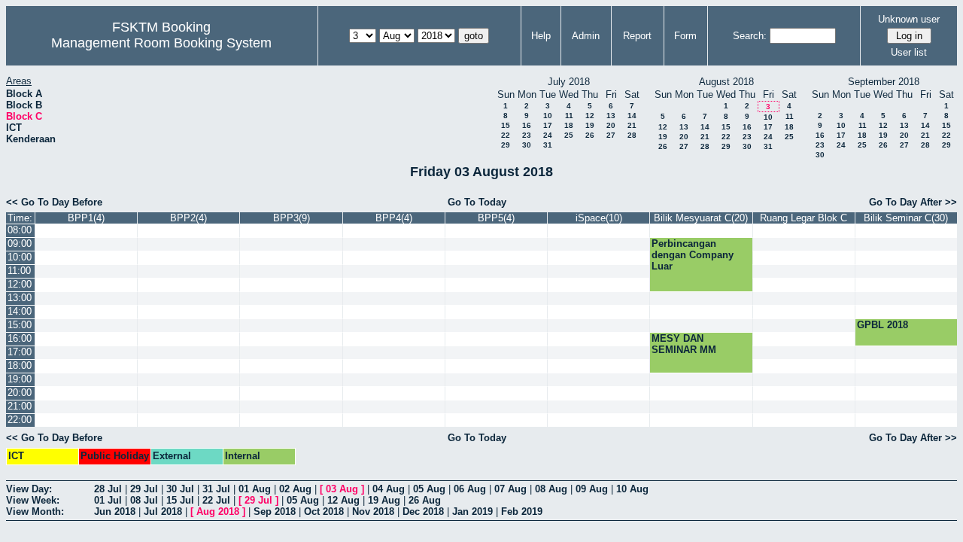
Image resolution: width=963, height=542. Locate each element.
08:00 (20, 230)
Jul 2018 (163, 511)
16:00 (20, 338)
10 (547, 115)
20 (610, 125)
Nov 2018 (373, 511)
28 (631, 135)
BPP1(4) (86, 218)
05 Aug (429, 489)
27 (610, 135)
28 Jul (108, 489)
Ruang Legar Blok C (803, 218)
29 (505, 145)
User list (909, 52)
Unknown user (909, 19)
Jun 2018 (114, 511)
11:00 (19, 270)
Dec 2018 (423, 511)
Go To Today (477, 202)
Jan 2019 (472, 511)
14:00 (20, 311)
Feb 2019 (521, 511)
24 (547, 135)
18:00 (20, 365)
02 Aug (295, 489)
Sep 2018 (275, 511)
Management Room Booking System (161, 42)
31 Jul (216, 489)
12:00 (20, 284)
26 (589, 135)
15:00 (20, 324)
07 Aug (510, 489)
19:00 (20, 379)
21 (631, 125)
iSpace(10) (599, 218)
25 (568, 135)
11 (569, 115)
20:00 (20, 392)
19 (589, 125)
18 (568, 125)
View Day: (29, 489)
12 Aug (343, 500)
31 (547, 145)
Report (637, 35)
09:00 (20, 243)
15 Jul (180, 500)
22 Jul (216, 500)
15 (505, 125)
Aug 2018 (217, 511)
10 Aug (632, 489)
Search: (750, 35)
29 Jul (144, 489)
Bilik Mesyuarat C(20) (701, 218)
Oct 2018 (324, 511)
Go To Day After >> (913, 202)
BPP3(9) (291, 218)
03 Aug (342, 489)
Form (685, 35)
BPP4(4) (393, 218)
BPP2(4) (188, 218)
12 (589, 115)
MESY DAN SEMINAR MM (684, 344)
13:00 (20, 297)
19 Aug (384, 500)
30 (526, 145)
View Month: (35, 511)
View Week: (32, 500)
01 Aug (254, 489)
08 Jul (144, 500)
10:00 (20, 257)
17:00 (20, 352)
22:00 (20, 419)
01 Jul (108, 500)
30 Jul (180, 489)
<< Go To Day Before (54, 202)
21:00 (20, 406)
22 (505, 135)
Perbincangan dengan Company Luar (693, 255)
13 (610, 115)
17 (547, 125)
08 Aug (551, 489)
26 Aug (425, 500)
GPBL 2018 (882, 324)
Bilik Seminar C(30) (906, 218)
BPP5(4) (496, 218)
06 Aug (470, 489)
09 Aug (592, 489)
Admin (586, 35)
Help (541, 35)
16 (526, 125)
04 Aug (388, 489)
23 (526, 135)
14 (631, 115)
